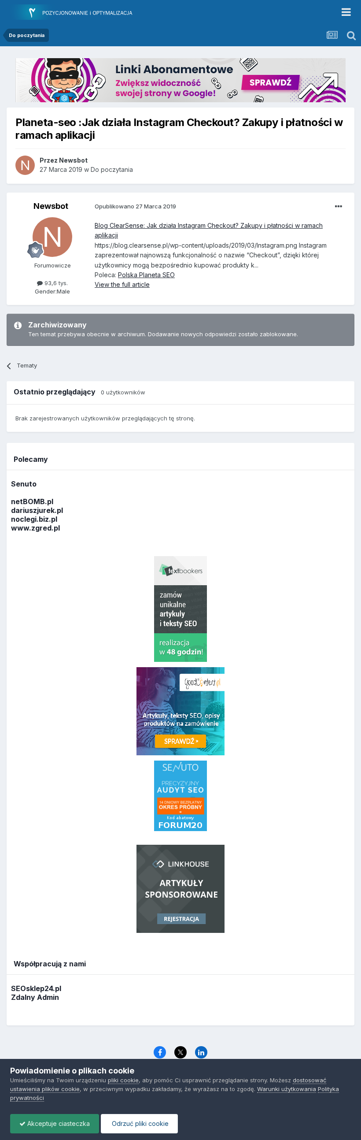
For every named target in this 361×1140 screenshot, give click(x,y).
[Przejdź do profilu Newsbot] (25, 165)
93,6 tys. (55, 282)
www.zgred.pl (35, 528)
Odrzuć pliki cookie (139, 1123)
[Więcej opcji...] (338, 206)
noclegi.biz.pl (34, 519)
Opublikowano (135, 206)
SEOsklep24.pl (36, 988)
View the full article (122, 284)
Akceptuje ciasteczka (58, 1123)
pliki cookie (123, 1080)
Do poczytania (112, 169)
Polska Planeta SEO (146, 275)
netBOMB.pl (32, 501)
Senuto (24, 483)
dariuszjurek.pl (37, 510)
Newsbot (50, 206)
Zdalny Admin (35, 997)
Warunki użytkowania (286, 1088)
